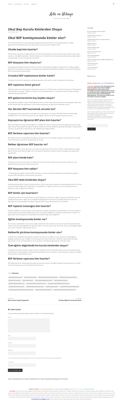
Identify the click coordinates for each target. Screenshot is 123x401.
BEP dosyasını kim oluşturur (15, 277)
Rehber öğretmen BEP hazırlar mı (43, 289)
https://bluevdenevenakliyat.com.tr (51, 379)
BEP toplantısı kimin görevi (61, 280)
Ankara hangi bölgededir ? (93, 55)
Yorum (9, 317)
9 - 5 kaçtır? (11, 362)
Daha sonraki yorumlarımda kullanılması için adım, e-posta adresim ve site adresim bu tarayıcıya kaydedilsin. (36, 358)
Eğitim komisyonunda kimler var (16, 283)
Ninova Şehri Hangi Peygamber (18, 300)
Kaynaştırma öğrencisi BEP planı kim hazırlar (58, 283)
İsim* (9, 335)
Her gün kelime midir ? (92, 67)
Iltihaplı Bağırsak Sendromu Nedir (70, 300)
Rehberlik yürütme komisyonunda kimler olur (64, 289)
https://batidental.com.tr (32, 379)
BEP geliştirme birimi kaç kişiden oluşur (48, 277)
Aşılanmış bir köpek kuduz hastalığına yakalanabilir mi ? (100, 59)
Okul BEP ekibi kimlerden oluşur (16, 286)
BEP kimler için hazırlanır (14, 280)
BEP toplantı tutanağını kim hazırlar (44, 280)
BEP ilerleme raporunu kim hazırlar (68, 277)
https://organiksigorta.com (16, 379)
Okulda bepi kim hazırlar (52, 286)
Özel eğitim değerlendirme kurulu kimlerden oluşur (21, 289)
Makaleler (15, 273)
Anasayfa (10, 4)
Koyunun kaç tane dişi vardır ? (94, 51)
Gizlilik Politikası (18, 4)
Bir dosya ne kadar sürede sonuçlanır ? (96, 31)
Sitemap (65, 379)
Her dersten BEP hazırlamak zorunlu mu (36, 283)
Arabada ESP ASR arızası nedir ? (94, 35)
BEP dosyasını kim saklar (30, 277)
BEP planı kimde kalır (28, 280)
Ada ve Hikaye (61, 14)
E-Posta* (10, 343)
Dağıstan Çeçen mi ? (92, 43)
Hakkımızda (34, 4)
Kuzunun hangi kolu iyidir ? (93, 47)
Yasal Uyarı (26, 4)
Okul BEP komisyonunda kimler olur (35, 286)
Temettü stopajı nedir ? (92, 63)
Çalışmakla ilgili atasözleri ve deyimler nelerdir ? (98, 39)
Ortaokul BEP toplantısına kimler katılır (69, 286)
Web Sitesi (10, 350)
